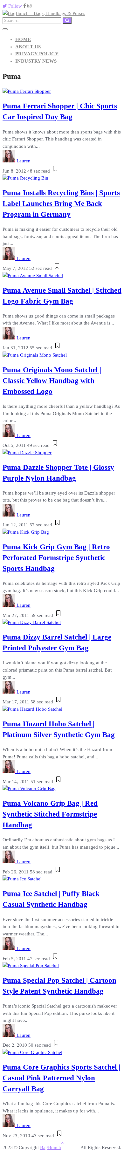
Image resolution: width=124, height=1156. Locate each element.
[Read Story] (55, 171)
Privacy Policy (37, 53)
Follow (14, 6)
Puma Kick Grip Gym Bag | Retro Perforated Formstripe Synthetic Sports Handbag (56, 557)
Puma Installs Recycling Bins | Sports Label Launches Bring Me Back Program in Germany (61, 203)
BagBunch (50, 1147)
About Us (28, 46)
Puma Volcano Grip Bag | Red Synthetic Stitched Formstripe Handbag (50, 814)
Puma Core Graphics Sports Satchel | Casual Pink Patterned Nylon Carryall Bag (61, 1078)
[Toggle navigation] (5, 29)
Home (23, 39)
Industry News (36, 61)
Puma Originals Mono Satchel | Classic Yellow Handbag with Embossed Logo (52, 380)
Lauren (24, 160)
